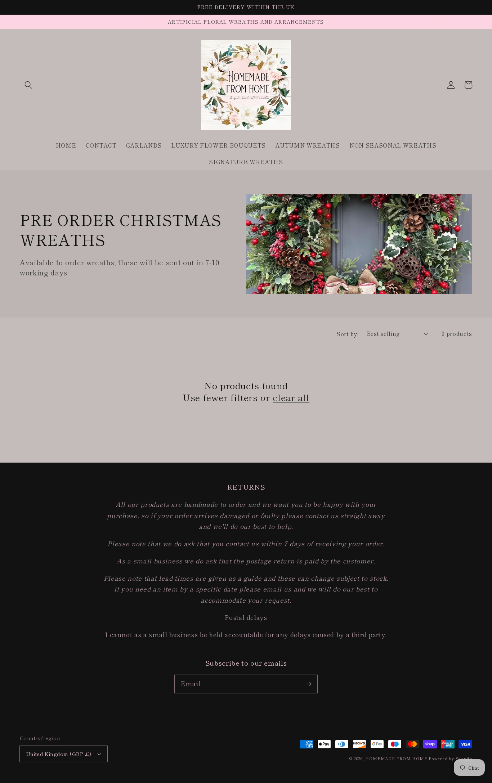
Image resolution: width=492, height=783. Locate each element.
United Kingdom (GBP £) (58, 753)
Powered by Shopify (450, 758)
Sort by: (347, 334)
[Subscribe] (308, 683)
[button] (28, 85)
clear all (291, 397)
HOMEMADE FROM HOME (396, 758)
